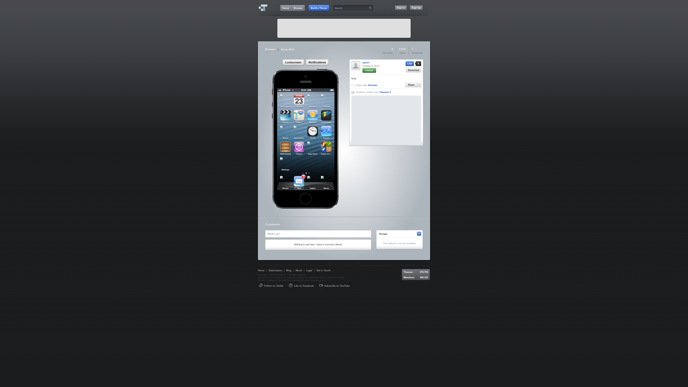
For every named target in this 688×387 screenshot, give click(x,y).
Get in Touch (323, 270)
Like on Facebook (304, 285)
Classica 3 (385, 92)
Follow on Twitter (273, 285)
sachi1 (366, 62)
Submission (275, 270)
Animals (372, 85)
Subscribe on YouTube (337, 285)
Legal (309, 270)
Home (261, 270)
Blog (288, 270)
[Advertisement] (344, 28)
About (298, 270)
